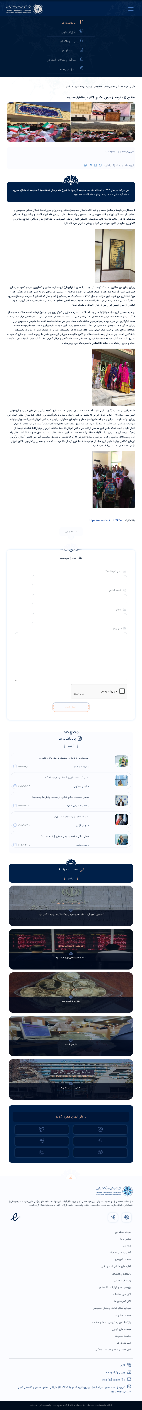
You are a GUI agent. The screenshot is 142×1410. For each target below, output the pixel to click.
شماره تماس (115, 590)
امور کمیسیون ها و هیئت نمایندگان (113, 1350)
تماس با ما (126, 1239)
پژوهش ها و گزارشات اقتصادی (115, 1287)
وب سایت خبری (123, 1281)
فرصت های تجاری (122, 1329)
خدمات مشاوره (124, 1315)
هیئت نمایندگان (123, 1232)
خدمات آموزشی (123, 1259)
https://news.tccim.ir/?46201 (106, 520)
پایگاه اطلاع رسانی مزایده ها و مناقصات (111, 1322)
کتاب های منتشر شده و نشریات (115, 1266)
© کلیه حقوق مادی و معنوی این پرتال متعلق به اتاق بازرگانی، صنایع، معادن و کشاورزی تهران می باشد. (71, 1405)
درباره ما (127, 1246)
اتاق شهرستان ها (123, 1301)
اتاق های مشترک (123, 1294)
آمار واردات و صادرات (120, 1253)
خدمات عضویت (123, 1336)
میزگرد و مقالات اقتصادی (61, 59)
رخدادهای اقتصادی (121, 1274)
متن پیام (118, 628)
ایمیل (119, 609)
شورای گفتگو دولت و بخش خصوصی (112, 1308)
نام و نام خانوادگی (113, 571)
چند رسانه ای (67, 41)
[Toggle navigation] (132, 8)
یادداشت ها (69, 22)
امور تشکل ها (124, 1343)
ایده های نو (68, 50)
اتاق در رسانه (67, 69)
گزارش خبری (67, 32)
